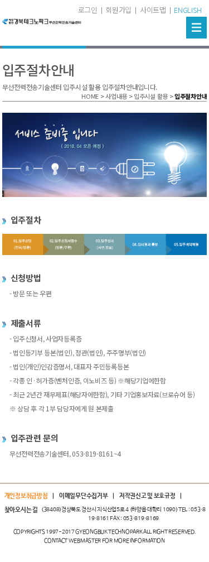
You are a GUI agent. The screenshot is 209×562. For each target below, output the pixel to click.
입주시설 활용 (151, 96)
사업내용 (116, 96)
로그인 (88, 9)
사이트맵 (153, 9)
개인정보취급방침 (26, 496)
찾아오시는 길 (21, 510)
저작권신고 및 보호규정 (147, 496)
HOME (90, 96)
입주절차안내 (190, 96)
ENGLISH (187, 9)
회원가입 (118, 9)
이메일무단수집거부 (83, 496)
